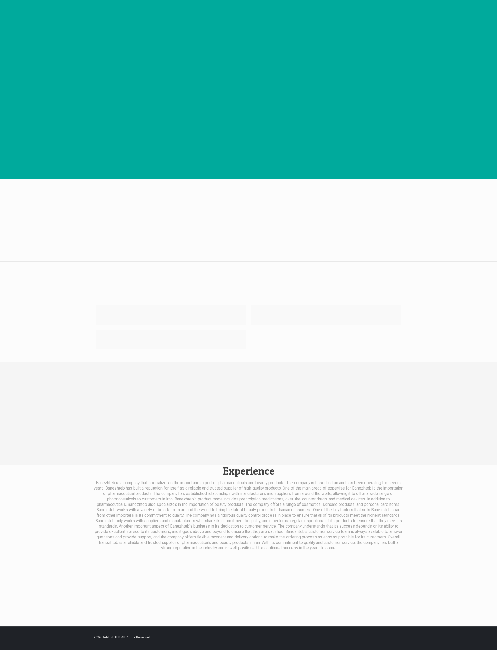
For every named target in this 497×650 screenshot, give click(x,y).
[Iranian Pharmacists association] (326, 315)
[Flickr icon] (363, 637)
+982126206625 (349, 603)
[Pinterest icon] (376, 637)
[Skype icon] (328, 637)
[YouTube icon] (356, 637)
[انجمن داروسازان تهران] (171, 339)
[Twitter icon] (342, 637)
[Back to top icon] (394, 637)
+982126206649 (349, 611)
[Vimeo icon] (349, 637)
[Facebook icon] (335, 637)
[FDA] (171, 315)
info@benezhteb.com (146, 603)
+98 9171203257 (243, 603)
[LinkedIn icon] (369, 637)
